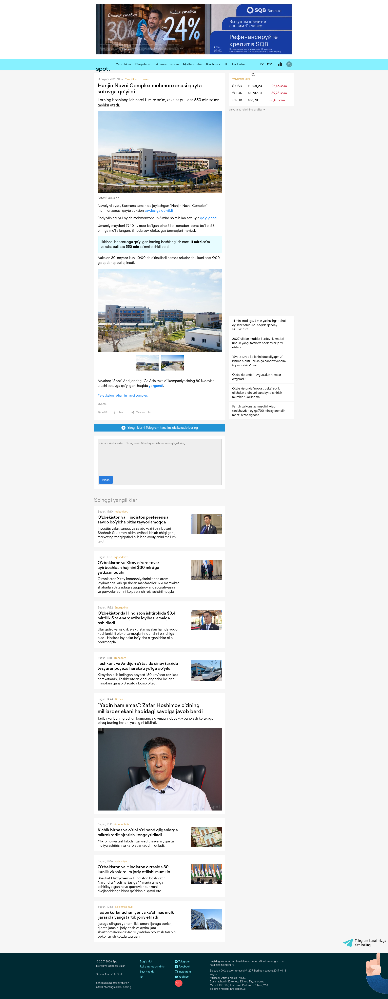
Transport (120, 657)
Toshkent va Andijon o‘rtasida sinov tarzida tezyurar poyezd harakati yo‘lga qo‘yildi (138, 666)
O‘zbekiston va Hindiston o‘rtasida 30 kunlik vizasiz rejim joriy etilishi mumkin (134, 869)
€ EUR (237, 93)
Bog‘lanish (146, 961)
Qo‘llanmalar (192, 64)
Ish (141, 976)
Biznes (119, 699)
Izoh (121, 412)
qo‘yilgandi (208, 218)
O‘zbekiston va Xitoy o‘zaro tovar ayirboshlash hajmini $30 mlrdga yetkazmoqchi (128, 567)
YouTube (183, 976)
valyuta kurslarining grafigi (246, 109)
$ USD (237, 86)
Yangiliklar (123, 64)
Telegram (184, 961)
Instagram (184, 971)
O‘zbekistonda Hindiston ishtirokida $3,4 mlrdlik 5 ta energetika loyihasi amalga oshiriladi (136, 618)
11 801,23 (255, 86)
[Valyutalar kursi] (280, 64)
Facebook (184, 966)
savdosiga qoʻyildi (159, 210)
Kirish (106, 480)
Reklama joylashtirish (152, 966)
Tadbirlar (238, 64)
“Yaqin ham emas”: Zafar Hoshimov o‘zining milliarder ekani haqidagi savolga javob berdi (150, 708)
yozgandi (156, 386)
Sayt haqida (147, 971)
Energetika (121, 607)
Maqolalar (143, 64)
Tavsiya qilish (143, 412)
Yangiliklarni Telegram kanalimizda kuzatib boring (162, 427)
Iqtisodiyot (121, 511)
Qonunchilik (121, 824)
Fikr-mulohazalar (166, 64)
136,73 (253, 100)
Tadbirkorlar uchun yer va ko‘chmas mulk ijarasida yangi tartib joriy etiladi (136, 915)
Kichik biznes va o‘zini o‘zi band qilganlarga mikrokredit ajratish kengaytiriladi (138, 832)
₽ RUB (237, 100)
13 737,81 (255, 93)
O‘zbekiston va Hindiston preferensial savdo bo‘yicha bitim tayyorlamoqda (134, 519)
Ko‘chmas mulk (217, 64)
